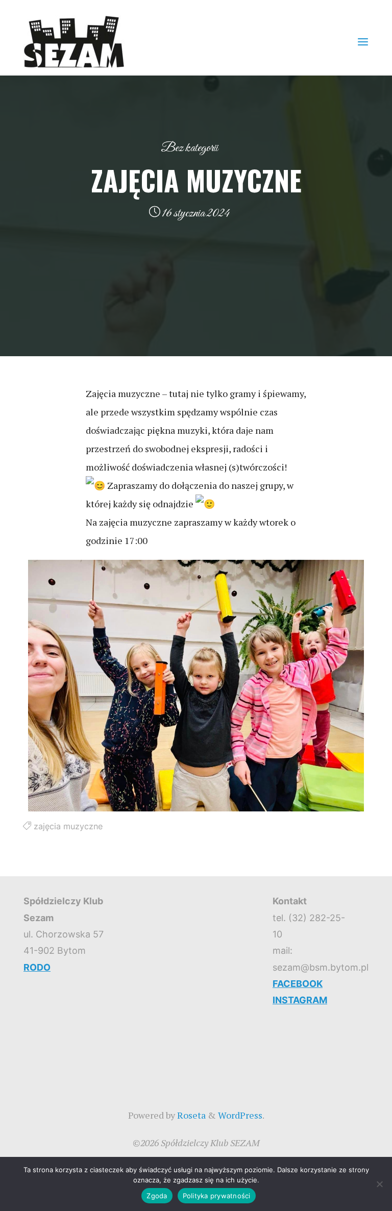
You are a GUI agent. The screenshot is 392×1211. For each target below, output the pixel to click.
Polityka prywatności (217, 1196)
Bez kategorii (189, 148)
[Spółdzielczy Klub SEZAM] (74, 41)
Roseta (190, 1115)
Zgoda (156, 1196)
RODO (37, 967)
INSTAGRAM (300, 1000)
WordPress (240, 1115)
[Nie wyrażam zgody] (379, 1184)
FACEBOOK (298, 983)
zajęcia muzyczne (68, 826)
